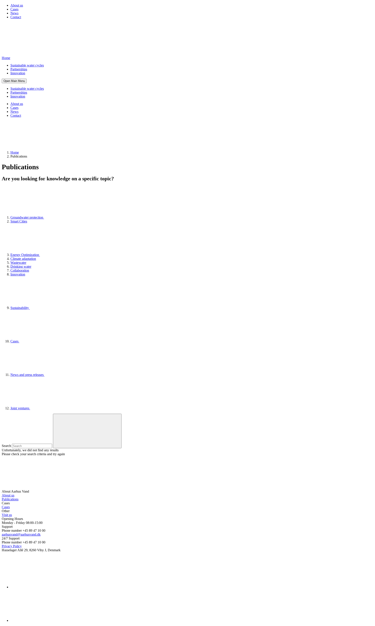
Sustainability (20, 308)
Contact (15, 17)
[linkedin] (43, 587)
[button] (14, 81)
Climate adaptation (23, 259)
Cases (14, 9)
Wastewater (18, 262)
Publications (10, 499)
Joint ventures (20, 408)
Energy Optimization (25, 255)
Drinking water (20, 266)
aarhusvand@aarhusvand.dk (21, 534)
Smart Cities (18, 221)
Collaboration (19, 270)
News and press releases (27, 375)
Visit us (7, 515)
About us (16, 5)
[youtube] (43, 620)
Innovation (17, 73)
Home (14, 152)
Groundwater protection (27, 217)
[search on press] (87, 431)
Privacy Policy (12, 546)
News (14, 13)
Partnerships (18, 69)
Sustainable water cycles (27, 65)
